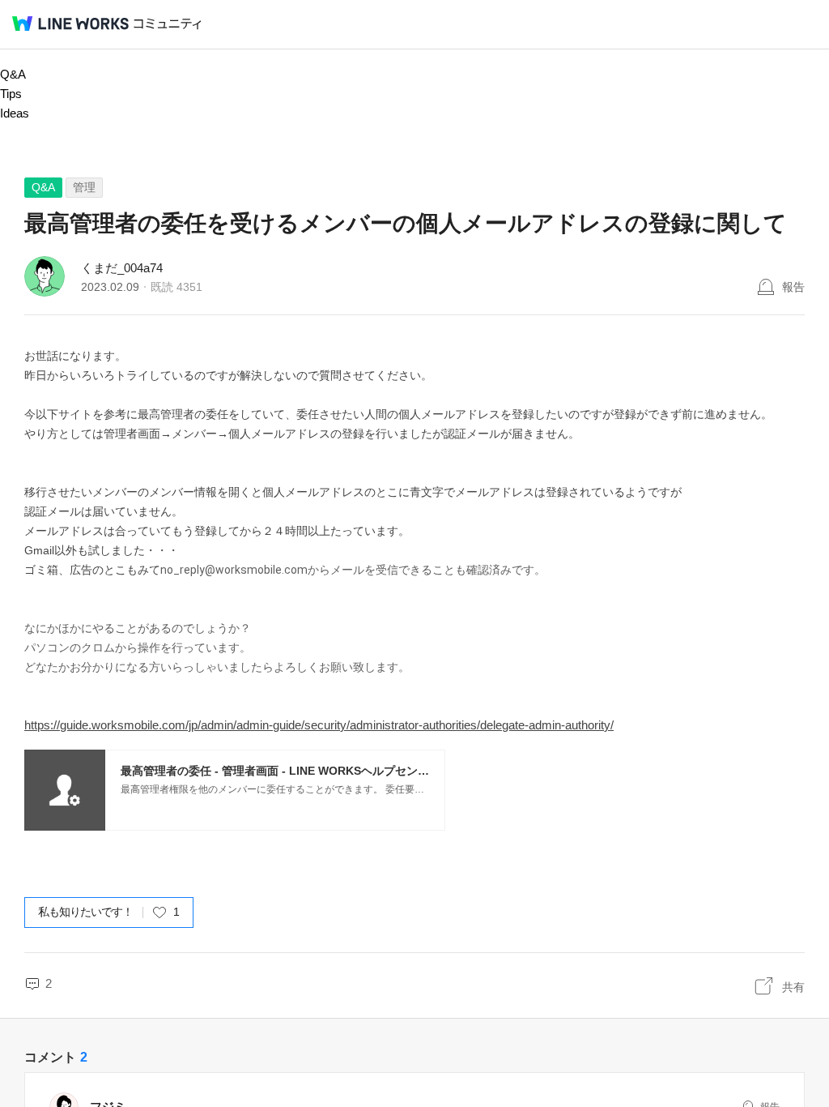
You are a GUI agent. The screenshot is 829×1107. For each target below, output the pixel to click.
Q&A (13, 74)
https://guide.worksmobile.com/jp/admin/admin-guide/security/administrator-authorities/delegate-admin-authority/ (319, 725)
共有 (793, 987)
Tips (11, 93)
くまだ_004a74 (122, 268)
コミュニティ (168, 24)
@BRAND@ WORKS (70, 23)
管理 (84, 187)
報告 (793, 286)
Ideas (14, 113)
